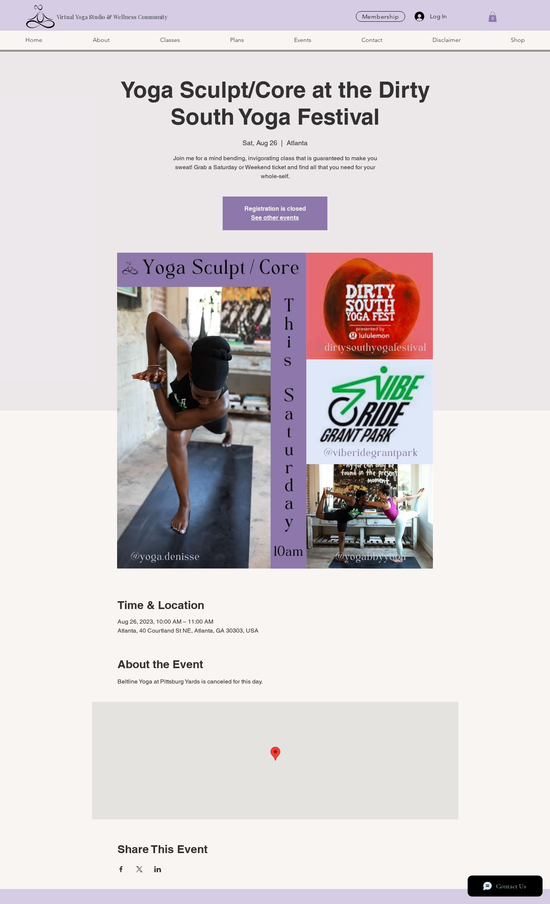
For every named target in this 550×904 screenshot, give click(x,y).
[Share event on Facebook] (121, 869)
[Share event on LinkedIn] (157, 869)
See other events (275, 217)
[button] (492, 17)
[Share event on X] (139, 869)
